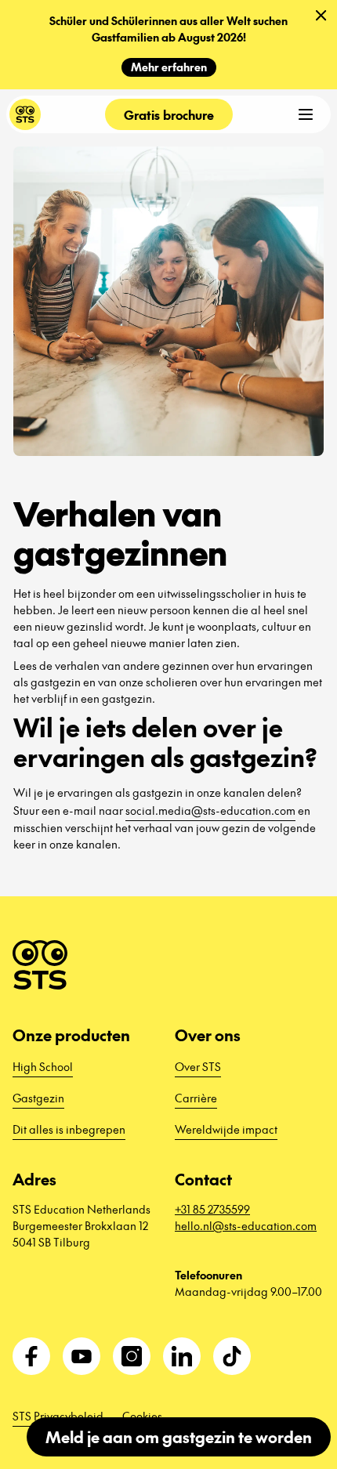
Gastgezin (38, 1097)
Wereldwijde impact (226, 1129)
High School (43, 1066)
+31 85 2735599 (212, 1209)
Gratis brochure (169, 114)
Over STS (198, 1066)
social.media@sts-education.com (210, 810)
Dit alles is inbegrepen (69, 1129)
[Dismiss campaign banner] (321, 15)
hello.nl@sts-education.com (246, 1225)
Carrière (196, 1097)
